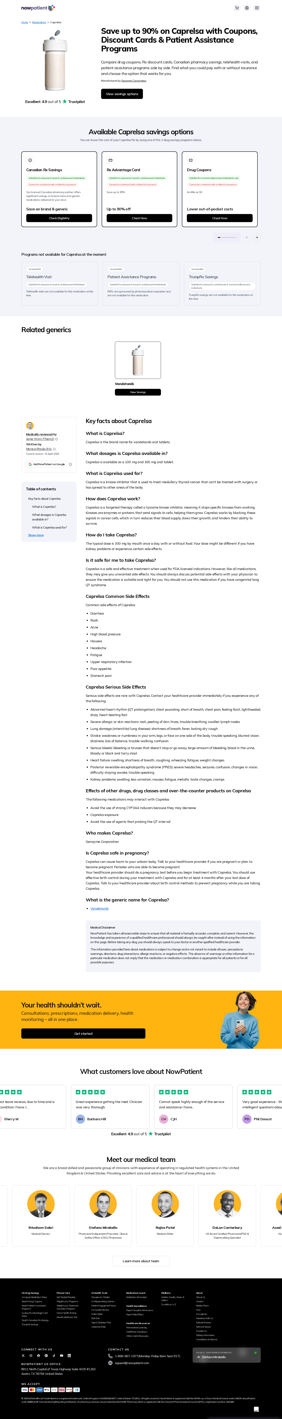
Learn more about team (141, 1261)
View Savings (138, 392)
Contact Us (201, 1330)
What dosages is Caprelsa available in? (49, 517)
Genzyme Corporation (133, 80)
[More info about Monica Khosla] (54, 449)
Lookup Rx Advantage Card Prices (35, 1314)
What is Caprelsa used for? (49, 527)
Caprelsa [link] (55, 22)
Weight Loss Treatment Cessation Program (67, 1307)
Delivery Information (205, 1335)
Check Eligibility (59, 218)
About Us (200, 1297)
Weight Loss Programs (67, 1301)
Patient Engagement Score (103, 1305)
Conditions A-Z (168, 1304)
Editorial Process (203, 1322)
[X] (23, 1355)
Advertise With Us (204, 1318)
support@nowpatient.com (132, 1363)
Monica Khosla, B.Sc (39, 449)
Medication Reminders (136, 1297)
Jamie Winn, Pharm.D (40, 439)
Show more (36, 535)
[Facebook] (38, 1355)
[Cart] (237, 8)
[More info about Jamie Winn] (56, 439)
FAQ (198, 1309)
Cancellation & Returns (207, 1339)
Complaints (201, 1314)
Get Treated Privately (66, 1297)
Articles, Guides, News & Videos (172, 1299)
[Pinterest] (46, 1355)
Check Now (139, 218)
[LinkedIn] (69, 1355)
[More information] (70, 464)
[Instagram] (30, 1355)
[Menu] (257, 8)
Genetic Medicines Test (67, 1317)
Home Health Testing (66, 1312)
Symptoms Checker (100, 1297)
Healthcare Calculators (136, 1331)
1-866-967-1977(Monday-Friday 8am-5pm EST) (147, 1356)
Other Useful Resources (137, 1335)
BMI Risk (95, 1318)
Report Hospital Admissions (139, 1310)
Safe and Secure (203, 1326)
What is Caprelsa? (44, 507)
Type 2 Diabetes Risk (101, 1322)
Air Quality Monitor (100, 1309)
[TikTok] (53, 1355)
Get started (83, 1033)
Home (24, 22)
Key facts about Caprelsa (44, 498)
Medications (39, 22)
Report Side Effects (134, 1314)
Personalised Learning (136, 1327)
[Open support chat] (256, 1409)
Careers (200, 1301)
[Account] (247, 8)
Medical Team (202, 1305)
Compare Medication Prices (34, 1297)
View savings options (122, 94)
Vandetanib (99, 908)
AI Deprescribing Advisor (103, 1301)
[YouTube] (61, 1355)
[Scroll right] (257, 237)
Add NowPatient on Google (49, 464)
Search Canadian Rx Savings (35, 1320)
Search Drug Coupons (32, 1301)
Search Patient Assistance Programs (34, 1307)
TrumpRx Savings (30, 1324)
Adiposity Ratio (98, 1326)
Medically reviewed (39, 434)
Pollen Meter (96, 1314)
